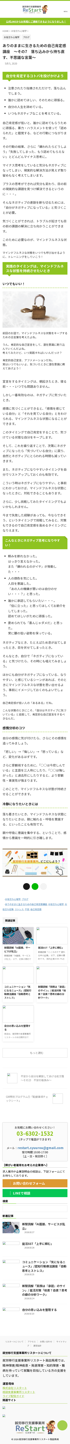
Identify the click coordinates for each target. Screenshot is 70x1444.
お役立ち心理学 (13, 899)
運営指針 (37, 1345)
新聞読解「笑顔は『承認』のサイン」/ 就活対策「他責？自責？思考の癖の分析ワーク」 (52, 992)
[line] (35, 886)
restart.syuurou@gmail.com (41, 1147)
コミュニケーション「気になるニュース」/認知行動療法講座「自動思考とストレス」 (17, 992)
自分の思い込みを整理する (39, 1310)
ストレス (19, 909)
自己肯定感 (35, 909)
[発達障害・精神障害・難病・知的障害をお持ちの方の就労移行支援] (35, 9)
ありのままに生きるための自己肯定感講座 (26, 904)
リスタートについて (14, 1341)
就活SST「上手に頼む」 (51, 947)
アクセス (32, 1341)
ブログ (25, 899)
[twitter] (26, 886)
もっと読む (36, 1053)
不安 (27, 909)
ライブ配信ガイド (13, 1396)
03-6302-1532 (35, 1133)
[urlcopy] (43, 886)
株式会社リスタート (15, 1388)
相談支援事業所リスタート (19, 1392)
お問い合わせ (46, 1341)
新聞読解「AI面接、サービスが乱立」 (17, 949)
